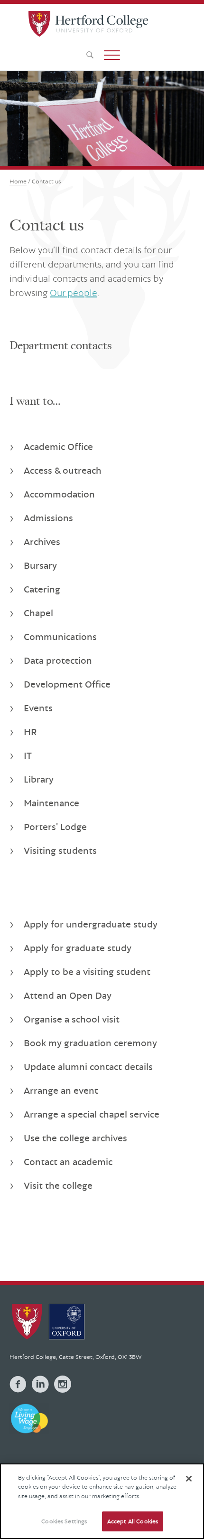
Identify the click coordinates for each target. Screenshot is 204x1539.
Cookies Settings (64, 1521)
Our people (73, 292)
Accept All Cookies (132, 1521)
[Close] (188, 1478)
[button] (112, 55)
